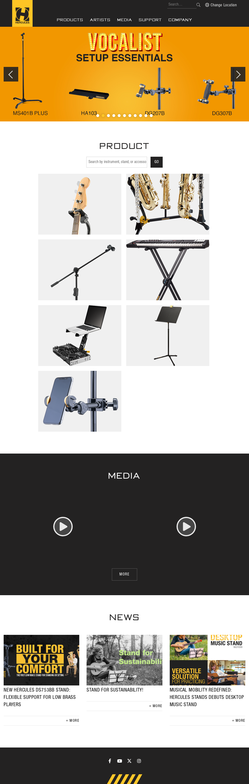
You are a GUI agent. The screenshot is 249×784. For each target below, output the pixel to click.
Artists (100, 19)
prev (11, 74)
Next (238, 74)
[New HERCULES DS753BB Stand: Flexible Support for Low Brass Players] (41, 660)
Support (150, 19)
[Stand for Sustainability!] (124, 660)
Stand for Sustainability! (115, 690)
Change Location (224, 5)
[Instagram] (139, 761)
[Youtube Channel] (119, 761)
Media (124, 19)
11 (151, 115)
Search (198, 5)
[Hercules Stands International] (22, 13)
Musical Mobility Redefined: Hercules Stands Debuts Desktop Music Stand (207, 697)
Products (70, 19)
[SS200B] (124, 74)
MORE (124, 574)
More (74, 720)
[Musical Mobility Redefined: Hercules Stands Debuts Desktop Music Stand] (207, 660)
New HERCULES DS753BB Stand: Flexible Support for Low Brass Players (40, 697)
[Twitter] (129, 761)
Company (180, 19)
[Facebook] (110, 761)
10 (145, 115)
